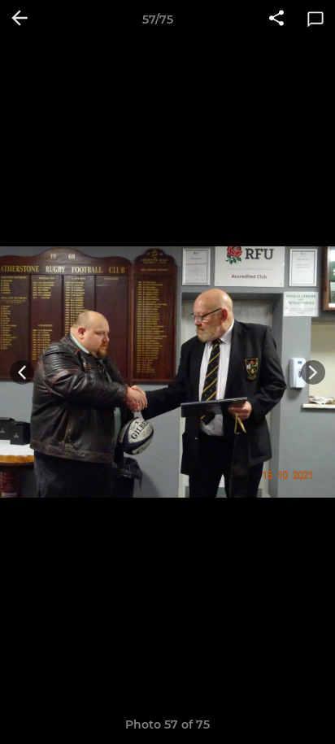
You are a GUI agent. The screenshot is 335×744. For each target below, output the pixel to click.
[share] (276, 19)
